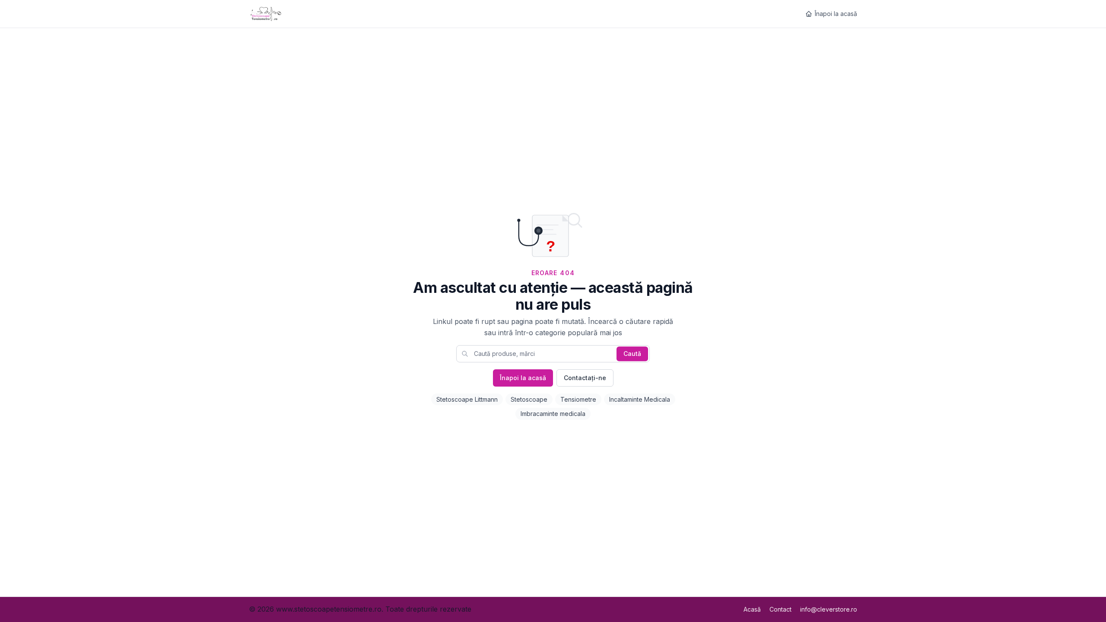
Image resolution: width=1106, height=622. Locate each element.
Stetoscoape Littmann (467, 399)
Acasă (752, 609)
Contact (780, 609)
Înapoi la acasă (836, 13)
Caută (632, 353)
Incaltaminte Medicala (639, 399)
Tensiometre (578, 399)
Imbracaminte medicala (553, 413)
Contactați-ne (585, 377)
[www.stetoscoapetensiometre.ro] (267, 14)
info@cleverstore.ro (828, 609)
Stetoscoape (529, 399)
